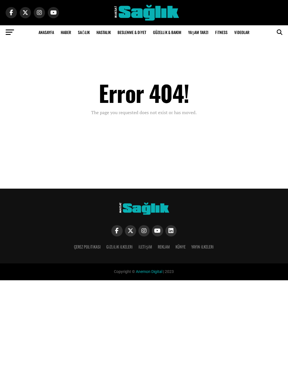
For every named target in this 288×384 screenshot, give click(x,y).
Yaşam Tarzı (198, 32)
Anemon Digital (148, 271)
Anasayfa (46, 32)
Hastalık (103, 32)
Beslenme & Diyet (132, 32)
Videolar (241, 32)
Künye (181, 247)
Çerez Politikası (87, 247)
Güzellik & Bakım (167, 32)
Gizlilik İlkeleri (119, 247)
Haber (66, 32)
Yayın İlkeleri (202, 247)
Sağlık (84, 32)
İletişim (145, 247)
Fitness (221, 32)
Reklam (164, 247)
